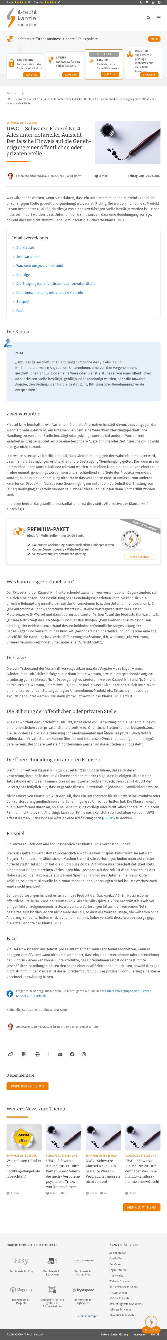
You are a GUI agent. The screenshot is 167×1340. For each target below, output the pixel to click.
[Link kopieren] (10, 1054)
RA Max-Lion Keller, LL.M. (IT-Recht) (43, 1026)
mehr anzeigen (89, 1316)
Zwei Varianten (28, 257)
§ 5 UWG (108, 818)
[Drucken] (37, 1054)
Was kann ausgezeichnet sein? (39, 266)
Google (18, 2)
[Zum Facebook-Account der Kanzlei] (72, 1054)
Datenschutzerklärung (114, 1334)
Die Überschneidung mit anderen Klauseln (49, 293)
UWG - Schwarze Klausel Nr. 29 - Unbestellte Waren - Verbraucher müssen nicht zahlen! (103, 1171)
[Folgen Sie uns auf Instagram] (153, 2)
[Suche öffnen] (148, 18)
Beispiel (22, 302)
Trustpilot (47, 2)
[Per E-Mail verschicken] (59, 1054)
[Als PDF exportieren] (24, 1054)
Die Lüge (23, 275)
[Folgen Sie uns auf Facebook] (159, 2)
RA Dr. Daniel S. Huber (86, 1026)
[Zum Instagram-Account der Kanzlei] (84, 1054)
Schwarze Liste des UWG (22, 122)
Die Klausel (25, 248)
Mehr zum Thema (141, 1207)
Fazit (20, 311)
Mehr (155, 39)
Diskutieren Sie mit (27, 1086)
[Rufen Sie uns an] (141, 2)
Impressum (139, 1334)
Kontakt (155, 1334)
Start (9, 93)
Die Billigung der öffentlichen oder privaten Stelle (55, 284)
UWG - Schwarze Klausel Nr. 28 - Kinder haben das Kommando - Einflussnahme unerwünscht (142, 1171)
